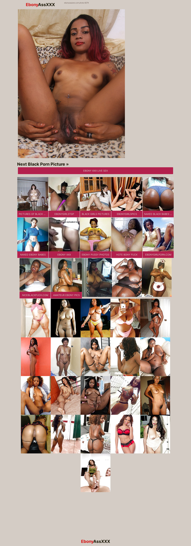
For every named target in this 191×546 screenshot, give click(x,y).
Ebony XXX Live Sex (95, 170)
